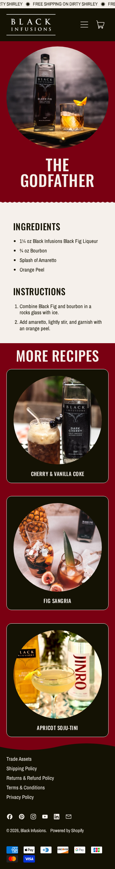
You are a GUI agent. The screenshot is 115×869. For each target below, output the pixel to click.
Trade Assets (19, 758)
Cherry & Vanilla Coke (57, 474)
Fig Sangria (57, 601)
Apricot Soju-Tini (57, 728)
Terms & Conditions (25, 787)
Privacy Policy (20, 796)
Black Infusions (33, 830)
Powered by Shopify (67, 830)
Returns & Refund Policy (30, 777)
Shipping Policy (21, 768)
